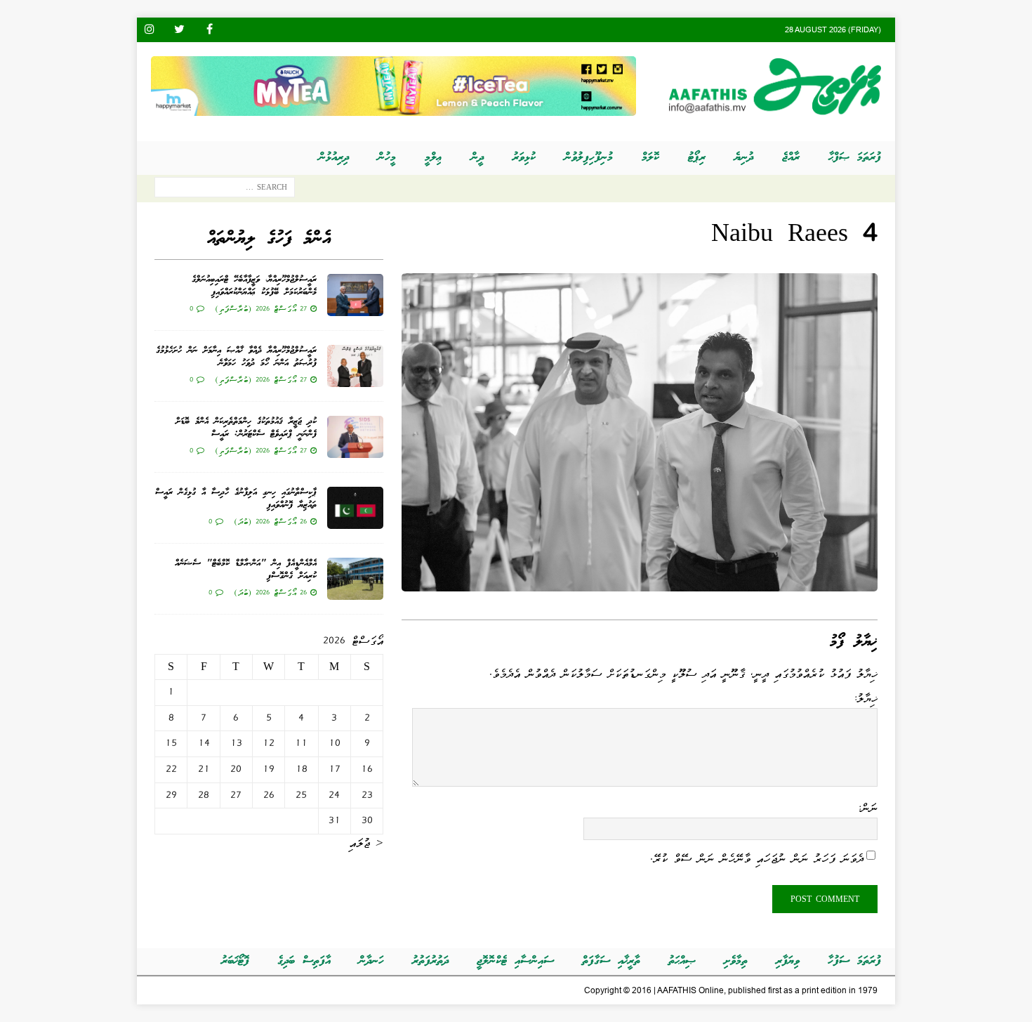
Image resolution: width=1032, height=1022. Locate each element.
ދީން (477, 157)
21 (204, 769)
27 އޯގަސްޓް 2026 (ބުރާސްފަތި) (261, 308)
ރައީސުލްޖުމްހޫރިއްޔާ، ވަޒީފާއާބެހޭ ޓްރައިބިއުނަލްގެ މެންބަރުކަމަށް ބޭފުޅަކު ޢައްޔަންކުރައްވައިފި (254, 286)
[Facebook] (209, 30)
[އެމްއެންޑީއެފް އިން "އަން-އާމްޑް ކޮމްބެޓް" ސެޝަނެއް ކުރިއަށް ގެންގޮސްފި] (355, 579)
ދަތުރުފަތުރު (430, 961)
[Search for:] (224, 190)
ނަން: (867, 808)
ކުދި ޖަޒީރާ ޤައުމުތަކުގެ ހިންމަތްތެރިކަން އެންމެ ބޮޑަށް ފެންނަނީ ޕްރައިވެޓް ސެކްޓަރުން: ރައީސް (246, 428)
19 (268, 769)
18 (301, 769)
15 (171, 743)
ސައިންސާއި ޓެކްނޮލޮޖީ (515, 961)
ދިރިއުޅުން (334, 157)
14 (204, 743)
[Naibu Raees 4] (640, 581)
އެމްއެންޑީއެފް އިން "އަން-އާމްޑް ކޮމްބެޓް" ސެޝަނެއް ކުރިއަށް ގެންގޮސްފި (246, 570)
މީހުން (387, 157)
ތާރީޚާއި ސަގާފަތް (611, 961)
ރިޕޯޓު (697, 157)
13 (236, 743)
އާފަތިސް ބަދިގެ (304, 961)
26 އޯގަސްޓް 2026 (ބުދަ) (270, 521)
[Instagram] (149, 30)
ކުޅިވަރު (524, 157)
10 (334, 743)
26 (268, 795)
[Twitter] (179, 30)
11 (301, 743)
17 (334, 769)
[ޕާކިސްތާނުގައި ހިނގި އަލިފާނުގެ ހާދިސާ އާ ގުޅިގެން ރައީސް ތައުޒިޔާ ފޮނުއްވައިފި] (355, 508)
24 (334, 795)
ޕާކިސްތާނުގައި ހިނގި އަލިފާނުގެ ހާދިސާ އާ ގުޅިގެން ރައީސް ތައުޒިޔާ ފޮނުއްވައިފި (236, 499)
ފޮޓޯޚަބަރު (235, 961)
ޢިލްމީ (433, 157)
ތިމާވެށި (736, 961)
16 (367, 769)
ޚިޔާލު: (865, 698)
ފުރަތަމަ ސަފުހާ (854, 961)
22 (171, 769)
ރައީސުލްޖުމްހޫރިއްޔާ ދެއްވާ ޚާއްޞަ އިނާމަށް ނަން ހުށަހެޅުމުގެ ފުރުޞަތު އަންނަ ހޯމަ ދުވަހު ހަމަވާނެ (236, 357)
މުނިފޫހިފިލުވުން (588, 157)
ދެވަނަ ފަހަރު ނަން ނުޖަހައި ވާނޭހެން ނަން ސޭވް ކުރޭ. (757, 858)
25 (301, 795)
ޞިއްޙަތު (682, 961)
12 (268, 743)
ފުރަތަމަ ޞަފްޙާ (854, 157)
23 (367, 795)
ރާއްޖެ (791, 157)
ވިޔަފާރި (788, 961)
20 (236, 769)
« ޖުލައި (366, 843)
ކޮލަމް (650, 157)
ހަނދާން (371, 961)
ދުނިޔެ (743, 157)
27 (236, 795)
